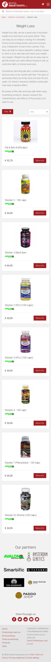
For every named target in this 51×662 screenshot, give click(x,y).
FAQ (32, 655)
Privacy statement (17, 658)
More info (40, 160)
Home (3, 17)
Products (6, 643)
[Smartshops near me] (42, 4)
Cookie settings (32, 658)
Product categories (16, 17)
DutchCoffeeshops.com (37, 641)
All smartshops (8, 636)
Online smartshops (10, 639)
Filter (6, 112)
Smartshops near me (11, 632)
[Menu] (48, 4)
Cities (4, 646)
